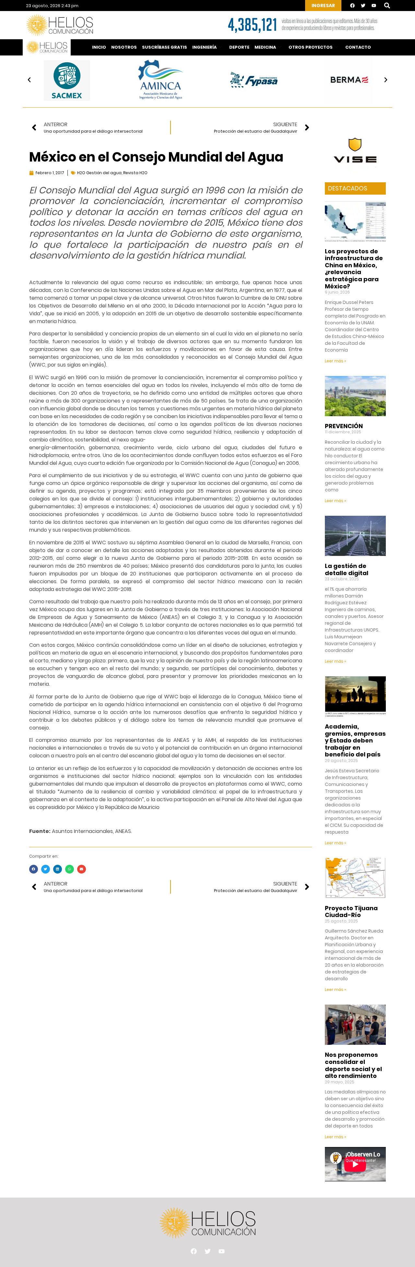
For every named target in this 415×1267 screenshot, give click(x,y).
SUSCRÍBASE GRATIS (164, 47)
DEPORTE (239, 47)
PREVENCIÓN (344, 426)
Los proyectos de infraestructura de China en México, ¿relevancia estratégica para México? (354, 268)
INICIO (99, 47)
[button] (387, 5)
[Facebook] (352, 5)
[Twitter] (363, 5)
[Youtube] (373, 5)
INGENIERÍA (204, 47)
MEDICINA (265, 47)
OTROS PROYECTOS (311, 47)
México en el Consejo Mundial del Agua (156, 157)
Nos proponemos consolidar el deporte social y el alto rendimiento (353, 1065)
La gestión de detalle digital (346, 569)
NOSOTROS (124, 47)
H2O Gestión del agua (99, 172)
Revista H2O (135, 172)
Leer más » (335, 361)
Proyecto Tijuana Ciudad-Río (351, 911)
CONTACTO (358, 47)
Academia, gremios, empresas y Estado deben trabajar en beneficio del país (355, 740)
